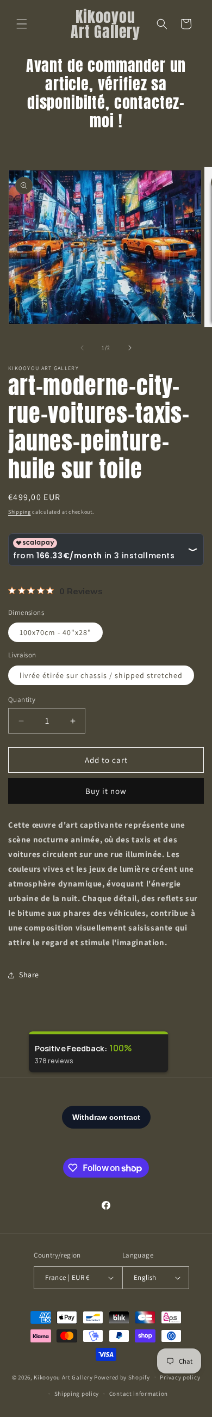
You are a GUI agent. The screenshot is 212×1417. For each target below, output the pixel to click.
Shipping (19, 511)
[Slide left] (82, 348)
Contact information (138, 1393)
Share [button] (29, 974)
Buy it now (106, 791)
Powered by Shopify (122, 1377)
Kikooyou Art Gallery (63, 1377)
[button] (22, 24)
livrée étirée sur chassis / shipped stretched (101, 675)
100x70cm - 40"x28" (55, 632)
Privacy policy (180, 1377)
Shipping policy (76, 1393)
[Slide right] (130, 348)
